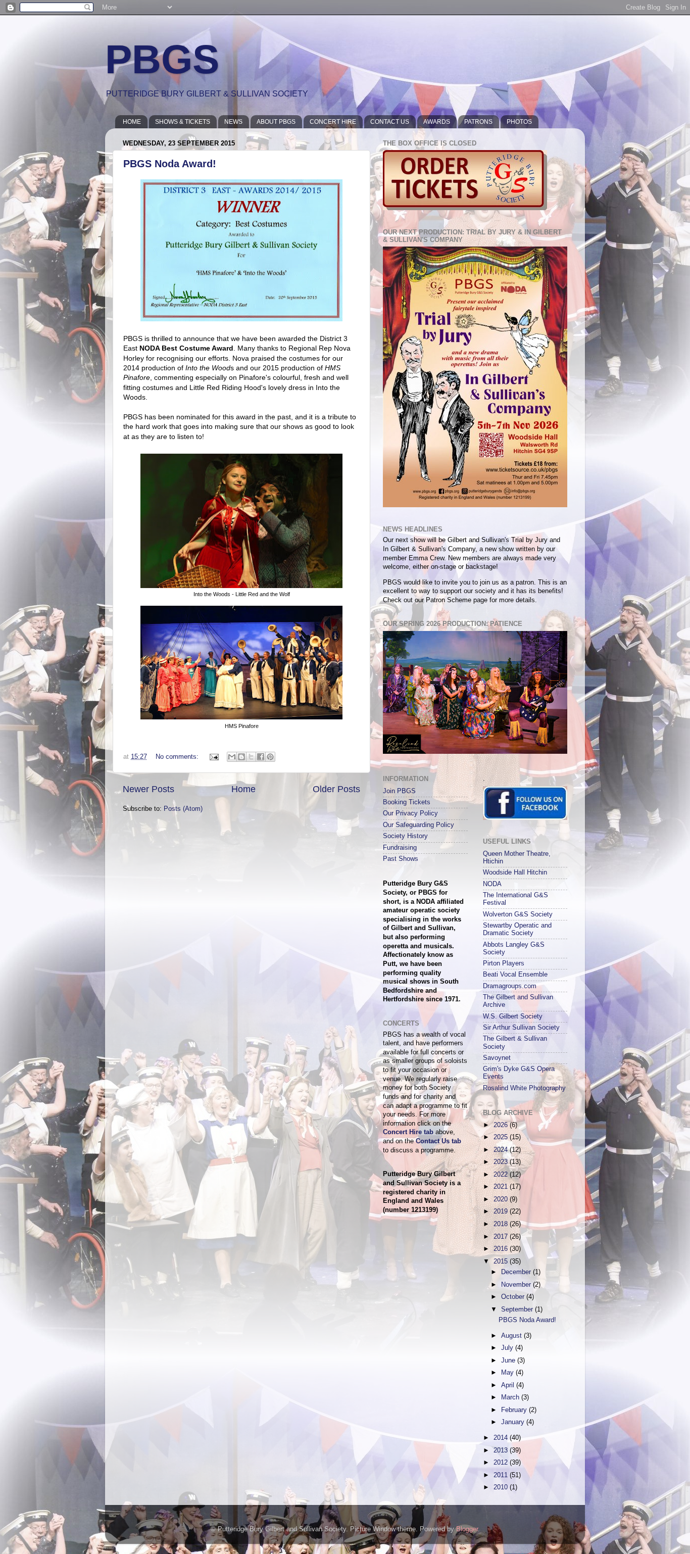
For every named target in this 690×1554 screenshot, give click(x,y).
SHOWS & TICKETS (182, 121)
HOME (132, 121)
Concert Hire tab (408, 1132)
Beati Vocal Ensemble (515, 974)
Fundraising (400, 847)
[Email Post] (214, 756)
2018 (502, 1224)
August (512, 1335)
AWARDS (436, 121)
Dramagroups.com (509, 986)
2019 (502, 1211)
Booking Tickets (406, 802)
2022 (502, 1174)
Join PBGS (399, 791)
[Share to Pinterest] (270, 757)
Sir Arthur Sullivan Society (521, 1027)
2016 (502, 1248)
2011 (502, 1475)
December (517, 1272)
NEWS (233, 121)
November (517, 1284)
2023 (502, 1162)
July (508, 1347)
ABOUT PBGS (276, 121)
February (515, 1410)
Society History (405, 836)
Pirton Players (503, 963)
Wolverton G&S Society (518, 914)
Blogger (467, 1529)
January (513, 1422)
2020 (502, 1199)
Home (243, 789)
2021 (502, 1186)
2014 (502, 1437)
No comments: (178, 756)
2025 (502, 1137)
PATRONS (478, 121)
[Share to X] (251, 757)
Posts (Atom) (183, 808)
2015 (502, 1261)
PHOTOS (519, 121)
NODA (492, 884)
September (518, 1309)
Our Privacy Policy (410, 813)
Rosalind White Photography (524, 1088)
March (511, 1397)
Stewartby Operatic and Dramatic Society (517, 929)
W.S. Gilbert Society (513, 1016)
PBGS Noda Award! (169, 163)
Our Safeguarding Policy (418, 825)
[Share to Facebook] (261, 757)
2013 (502, 1450)
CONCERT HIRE (333, 121)
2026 (502, 1125)
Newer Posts (148, 789)
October (513, 1296)
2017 (502, 1236)
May (508, 1372)
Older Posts (336, 789)
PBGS (162, 59)
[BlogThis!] (241, 757)
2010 (502, 1487)
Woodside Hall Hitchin (515, 872)
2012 (502, 1462)
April (508, 1385)
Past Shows (400, 858)
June (509, 1360)
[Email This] (232, 757)
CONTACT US (389, 121)
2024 (502, 1149)
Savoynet (497, 1057)
